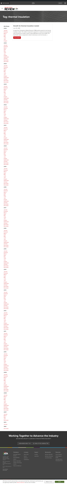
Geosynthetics (16, 457)
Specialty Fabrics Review (17, 455)
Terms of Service (20, 482)
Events (25, 456)
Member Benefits (48, 454)
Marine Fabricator (17, 461)
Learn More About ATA (25, 443)
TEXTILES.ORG (5, 3)
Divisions (26, 457)
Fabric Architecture (17, 465)
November (6, 60)
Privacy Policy (49, 481)
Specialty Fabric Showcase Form (59, 460)
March (5, 33)
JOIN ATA (60, 3)
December (6, 61)
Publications (26, 459)
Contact (36, 454)
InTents (14, 459)
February (6, 32)
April (5, 35)
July (5, 39)
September (6, 57)
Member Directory (49, 456)
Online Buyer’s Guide (59, 457)
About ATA (26, 454)
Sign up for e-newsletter (41, 443)
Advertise (36, 456)
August (5, 41)
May (5, 36)
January (5, 30)
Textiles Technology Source (17, 463)
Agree (59, 481)
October (5, 58)
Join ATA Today (48, 457)
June (5, 38)
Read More (17, 37)
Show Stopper (59, 454)
